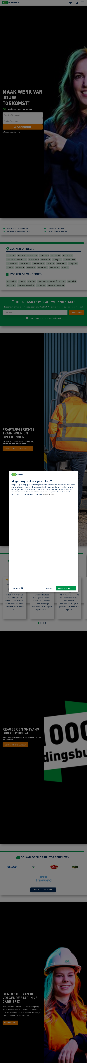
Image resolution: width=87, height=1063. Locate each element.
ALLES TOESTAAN (65, 588)
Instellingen (16, 588)
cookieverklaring (48, 494)
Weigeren (49, 588)
